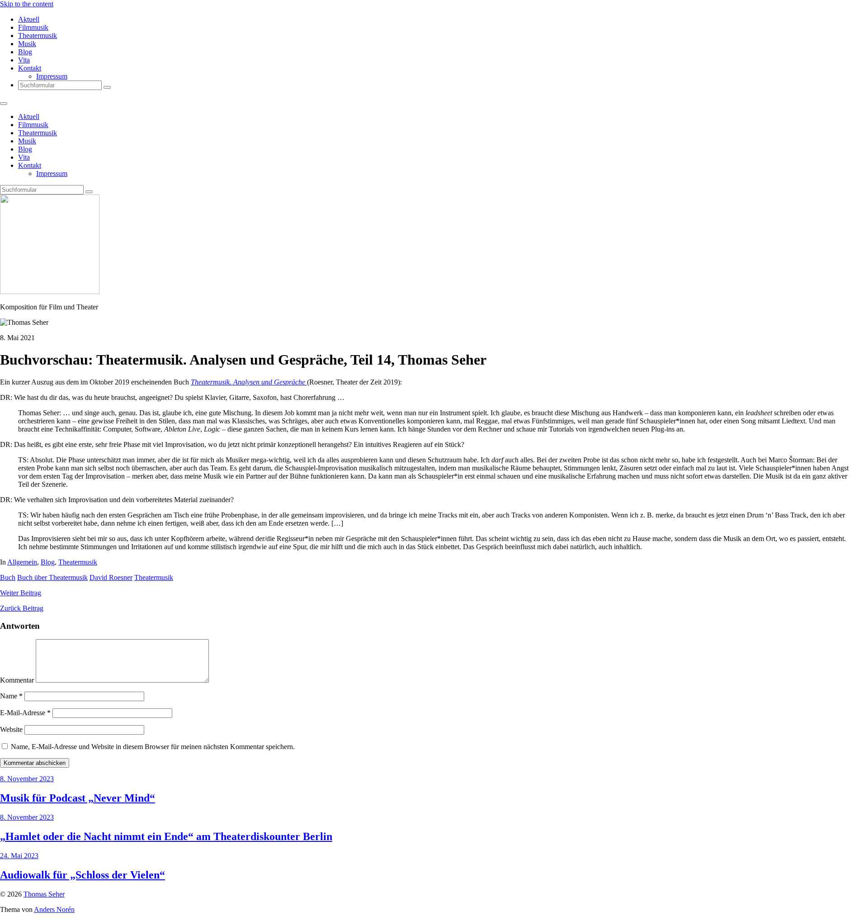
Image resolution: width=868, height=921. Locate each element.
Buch (7, 577)
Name (11, 696)
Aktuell (28, 19)
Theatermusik (37, 35)
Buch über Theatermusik (52, 577)
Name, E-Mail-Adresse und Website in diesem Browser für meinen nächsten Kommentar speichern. (153, 746)
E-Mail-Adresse (25, 713)
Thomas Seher (44, 894)
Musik (27, 43)
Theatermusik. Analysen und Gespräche (249, 382)
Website (11, 729)
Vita (24, 60)
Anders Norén (54, 909)
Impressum (51, 76)
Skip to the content (26, 4)
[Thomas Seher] (49, 291)
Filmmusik (33, 27)
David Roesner (111, 577)
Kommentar (17, 680)
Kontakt (29, 68)
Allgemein (22, 562)
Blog (25, 52)
